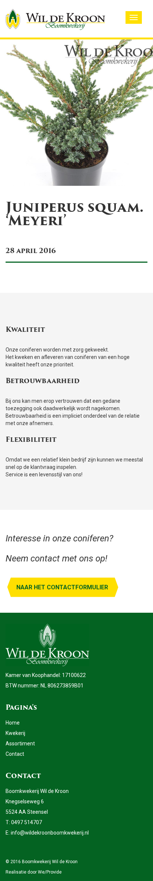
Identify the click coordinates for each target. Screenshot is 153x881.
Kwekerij (15, 733)
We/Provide (50, 872)
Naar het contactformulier (62, 587)
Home (13, 723)
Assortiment (20, 743)
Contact (15, 754)
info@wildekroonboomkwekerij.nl (50, 833)
